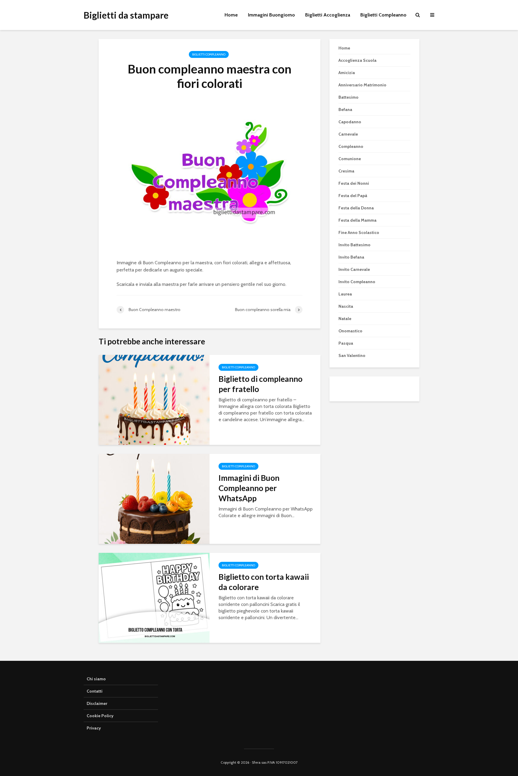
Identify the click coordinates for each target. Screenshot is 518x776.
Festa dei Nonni (353, 183)
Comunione (349, 158)
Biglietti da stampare (126, 15)
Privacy (94, 728)
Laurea (345, 294)
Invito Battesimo (354, 244)
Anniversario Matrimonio (362, 85)
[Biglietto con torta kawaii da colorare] (154, 597)
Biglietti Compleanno (383, 15)
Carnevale (348, 134)
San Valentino (351, 355)
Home (231, 15)
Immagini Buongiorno (271, 15)
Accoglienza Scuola (357, 60)
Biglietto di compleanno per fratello (260, 384)
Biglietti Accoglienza (327, 15)
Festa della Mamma (357, 220)
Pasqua (345, 343)
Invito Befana (351, 257)
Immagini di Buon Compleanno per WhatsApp (249, 488)
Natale (344, 318)
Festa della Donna (356, 208)
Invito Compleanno (356, 281)
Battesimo (348, 97)
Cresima (346, 171)
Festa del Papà (352, 195)
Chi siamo (96, 679)
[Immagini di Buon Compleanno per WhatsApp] (154, 498)
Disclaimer (97, 703)
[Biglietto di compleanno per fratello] (154, 399)
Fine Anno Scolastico (358, 232)
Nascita (345, 306)
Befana (345, 109)
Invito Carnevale (354, 269)
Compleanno (350, 146)
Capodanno (349, 121)
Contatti (95, 691)
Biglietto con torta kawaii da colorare (264, 582)
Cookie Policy (100, 715)
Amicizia (346, 72)
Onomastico (350, 331)
